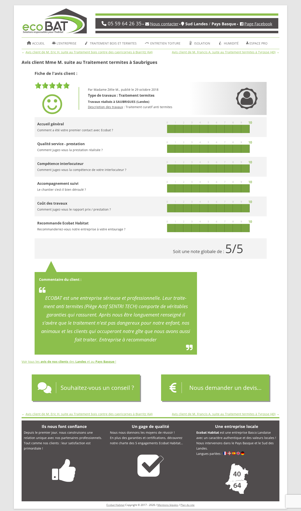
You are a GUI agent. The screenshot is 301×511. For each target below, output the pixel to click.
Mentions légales (167, 505)
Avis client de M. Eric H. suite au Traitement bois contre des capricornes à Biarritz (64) (89, 52)
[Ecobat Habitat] (55, 22)
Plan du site (187, 505)
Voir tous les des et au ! (69, 361)
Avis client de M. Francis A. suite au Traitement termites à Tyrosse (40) (223, 52)
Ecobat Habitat (115, 505)
